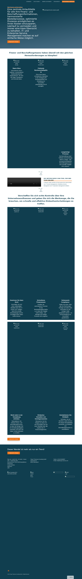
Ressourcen (56, 1)
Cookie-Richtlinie (11, 465)
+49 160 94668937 (61, 459)
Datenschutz (10, 463)
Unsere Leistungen (46, 1)
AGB (8, 467)
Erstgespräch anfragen (68, 1)
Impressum (9, 466)
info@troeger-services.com (62, 460)
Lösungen (28, 1)
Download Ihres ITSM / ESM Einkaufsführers (16, 462)
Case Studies (36, 1)
